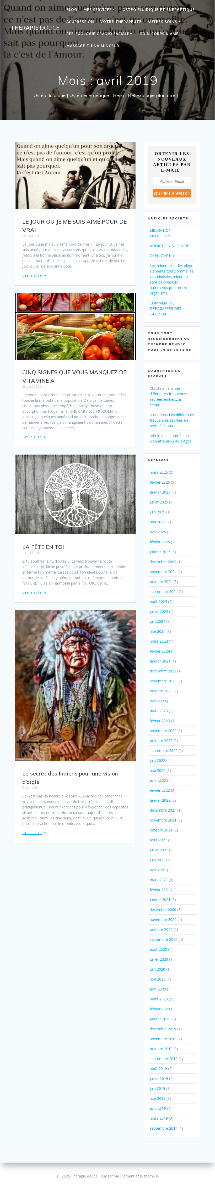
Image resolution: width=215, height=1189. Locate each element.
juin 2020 (157, 969)
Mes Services (97, 9)
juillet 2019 (159, 1078)
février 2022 (160, 790)
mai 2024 (157, 631)
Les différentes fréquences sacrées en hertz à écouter (172, 420)
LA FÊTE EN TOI (43, 546)
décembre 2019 (163, 1028)
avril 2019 (158, 1108)
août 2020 (158, 949)
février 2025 (160, 541)
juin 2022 (157, 760)
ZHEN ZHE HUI (162, 255)
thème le (151, 1176)
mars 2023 (159, 710)
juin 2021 (157, 859)
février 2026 (160, 482)
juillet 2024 (159, 611)
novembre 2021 (163, 820)
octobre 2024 (161, 581)
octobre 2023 (161, 690)
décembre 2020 (163, 909)
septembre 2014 (164, 1128)
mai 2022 (157, 770)
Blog (71, 9)
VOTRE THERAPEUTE (121, 21)
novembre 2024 (163, 571)
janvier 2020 (160, 1018)
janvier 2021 (160, 899)
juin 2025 (157, 511)
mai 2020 (157, 979)
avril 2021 (158, 869)
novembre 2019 (163, 1038)
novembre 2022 (163, 730)
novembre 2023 (163, 680)
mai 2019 (157, 1098)
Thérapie (35, 28)
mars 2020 (159, 999)
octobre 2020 (161, 929)
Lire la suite (32, 275)
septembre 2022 (164, 750)
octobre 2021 (161, 830)
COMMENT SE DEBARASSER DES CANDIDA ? (165, 308)
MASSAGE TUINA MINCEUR (92, 45)
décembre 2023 (163, 671)
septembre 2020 (164, 939)
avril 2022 (158, 780)
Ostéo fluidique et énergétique (158, 9)
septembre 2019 (164, 1058)
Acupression (80, 21)
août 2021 (158, 839)
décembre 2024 (163, 561)
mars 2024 (159, 641)
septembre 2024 (164, 591)
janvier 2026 (160, 492)
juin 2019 (157, 1088)
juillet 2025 (159, 502)
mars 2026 (159, 472)
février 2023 (160, 720)
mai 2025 (157, 521)
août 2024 (158, 601)
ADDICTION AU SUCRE (169, 245)
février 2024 (160, 651)
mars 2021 (159, 879)
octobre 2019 (161, 1048)
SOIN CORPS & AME (159, 33)
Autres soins (162, 21)
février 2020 (160, 1008)
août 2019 (158, 1068)
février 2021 (160, 889)
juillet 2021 (159, 849)
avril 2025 (158, 531)
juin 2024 (157, 621)
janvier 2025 (160, 551)
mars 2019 (159, 1118)
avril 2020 (158, 989)
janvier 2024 (160, 661)
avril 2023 (158, 700)
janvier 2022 (160, 800)
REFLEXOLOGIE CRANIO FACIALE (97, 33)
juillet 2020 (159, 959)
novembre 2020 (163, 919)
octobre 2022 (161, 740)
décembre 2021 (163, 810)
